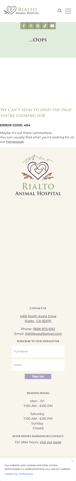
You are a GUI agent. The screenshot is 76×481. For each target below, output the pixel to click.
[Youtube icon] (52, 25)
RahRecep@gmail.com (43, 333)
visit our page (50, 442)
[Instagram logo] (30, 25)
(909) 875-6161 (44, 329)
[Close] (72, 461)
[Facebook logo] (23, 25)
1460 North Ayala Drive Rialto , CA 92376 (38, 319)
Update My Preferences (18, 474)
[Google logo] (38, 25)
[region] (38, 469)
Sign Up (38, 376)
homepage (15, 141)
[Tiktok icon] (45, 25)
